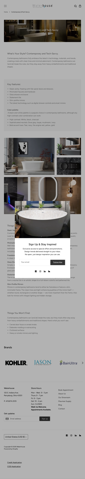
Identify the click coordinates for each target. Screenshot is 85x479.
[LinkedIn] (44, 271)
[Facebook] (36, 271)
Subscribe (57, 262)
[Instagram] (40, 271)
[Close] (67, 203)
